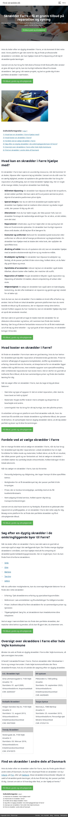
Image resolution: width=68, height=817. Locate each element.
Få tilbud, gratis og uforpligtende (34, 30)
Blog (51, 815)
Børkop (8, 572)
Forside (37, 815)
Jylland (4, 775)
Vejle (7, 563)
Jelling (7, 581)
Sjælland (25, 775)
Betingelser (63, 815)
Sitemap (56, 815)
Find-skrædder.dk (11, 2)
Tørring (8, 576)
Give (6, 567)
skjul (24, 131)
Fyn (12, 775)
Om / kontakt (45, 815)
